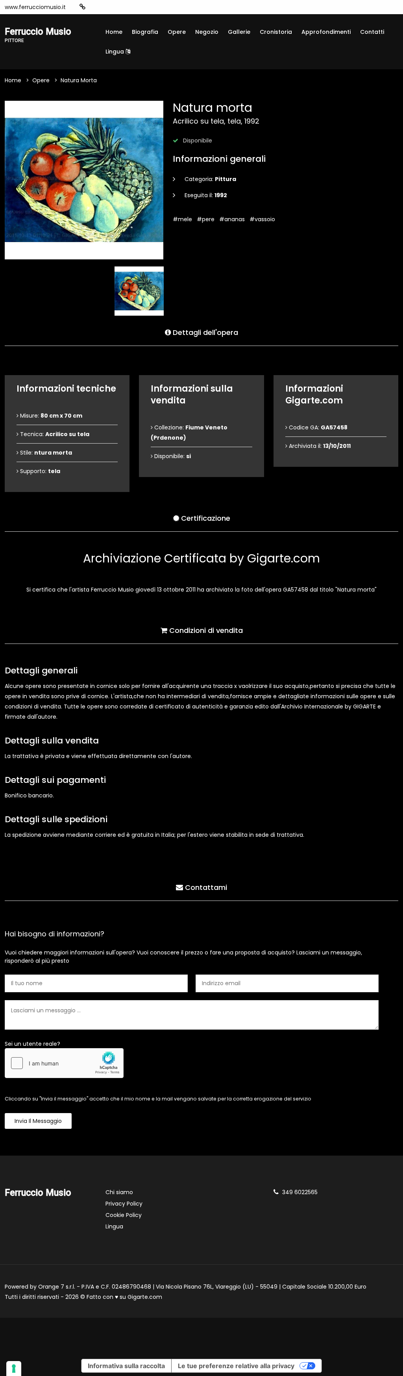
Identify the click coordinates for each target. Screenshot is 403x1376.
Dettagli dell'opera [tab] (204, 332)
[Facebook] (106, 7)
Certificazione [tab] (204, 518)
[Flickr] (154, 7)
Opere (177, 32)
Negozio (206, 32)
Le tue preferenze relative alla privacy (236, 1366)
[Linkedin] (142, 7)
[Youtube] (118, 7)
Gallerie (239, 32)
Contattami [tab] (205, 887)
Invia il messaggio (38, 1121)
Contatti (372, 32)
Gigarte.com (145, 1297)
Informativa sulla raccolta (126, 1366)
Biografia (145, 32)
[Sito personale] (82, 7)
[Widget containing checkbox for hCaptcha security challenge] (64, 1063)
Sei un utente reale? (32, 1044)
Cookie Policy (123, 1215)
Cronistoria (276, 32)
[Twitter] (130, 7)
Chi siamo (119, 1192)
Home (113, 32)
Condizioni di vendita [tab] (205, 630)
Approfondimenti (326, 32)
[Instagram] (94, 7)
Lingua (115, 51)
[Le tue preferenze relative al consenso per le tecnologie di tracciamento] (13, 1368)
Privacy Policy (123, 1204)
